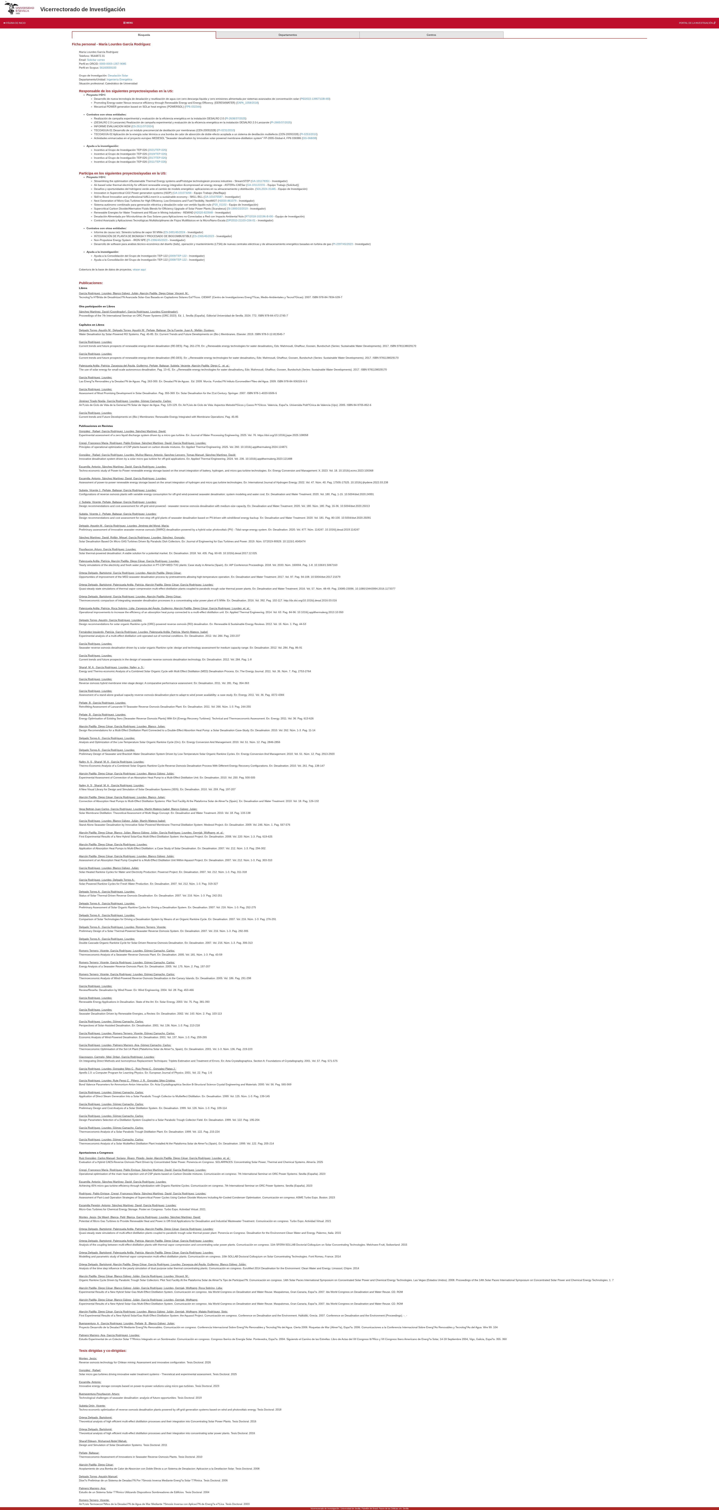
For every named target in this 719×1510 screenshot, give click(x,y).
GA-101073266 (182, 192)
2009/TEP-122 (178, 255)
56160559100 (108, 67)
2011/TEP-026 (157, 161)
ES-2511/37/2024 (142, 126)
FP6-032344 (193, 106)
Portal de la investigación (696, 23)
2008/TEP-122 (178, 259)
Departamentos (288, 34)
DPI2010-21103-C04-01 (241, 220)
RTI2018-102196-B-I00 (259, 216)
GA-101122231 (256, 184)
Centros (431, 34)
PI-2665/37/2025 (281, 122)
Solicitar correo (96, 59)
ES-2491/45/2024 (174, 232)
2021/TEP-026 (157, 149)
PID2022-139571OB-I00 (315, 98)
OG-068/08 (309, 138)
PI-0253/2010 (309, 134)
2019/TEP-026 (157, 153)
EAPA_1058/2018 (247, 102)
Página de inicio (15, 23)
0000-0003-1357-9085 (112, 63)
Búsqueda (144, 34)
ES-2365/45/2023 (203, 236)
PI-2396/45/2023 (157, 240)
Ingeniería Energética (119, 79)
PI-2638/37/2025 (235, 118)
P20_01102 (220, 204)
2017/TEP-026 (157, 157)
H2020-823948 (204, 212)
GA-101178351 (261, 181)
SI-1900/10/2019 (238, 208)
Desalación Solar (118, 75)
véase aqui (139, 269)
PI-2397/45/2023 (343, 243)
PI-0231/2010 (226, 130)
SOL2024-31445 (266, 188)
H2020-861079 (227, 200)
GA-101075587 (213, 196)
